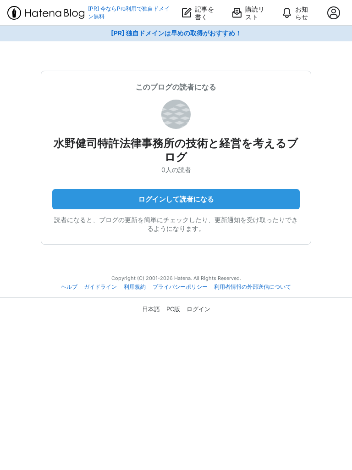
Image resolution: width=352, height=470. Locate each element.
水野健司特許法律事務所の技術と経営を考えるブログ (176, 149)
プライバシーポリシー (180, 287)
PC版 (173, 309)
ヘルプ (69, 287)
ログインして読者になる (176, 199)
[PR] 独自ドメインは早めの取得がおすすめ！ (176, 33)
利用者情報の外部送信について (252, 287)
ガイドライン (100, 287)
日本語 (151, 309)
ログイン (198, 309)
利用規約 (135, 287)
